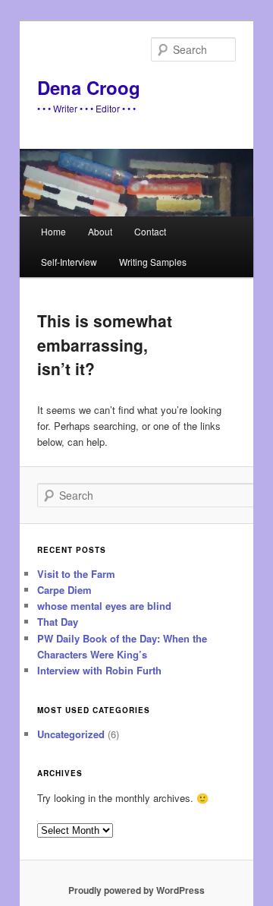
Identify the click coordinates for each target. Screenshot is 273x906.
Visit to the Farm (76, 574)
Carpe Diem (64, 589)
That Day (57, 621)
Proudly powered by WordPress (136, 890)
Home (53, 231)
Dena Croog (88, 87)
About (100, 231)
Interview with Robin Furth (99, 670)
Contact (150, 231)
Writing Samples (153, 261)
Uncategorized (71, 734)
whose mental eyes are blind (104, 605)
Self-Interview (69, 261)
